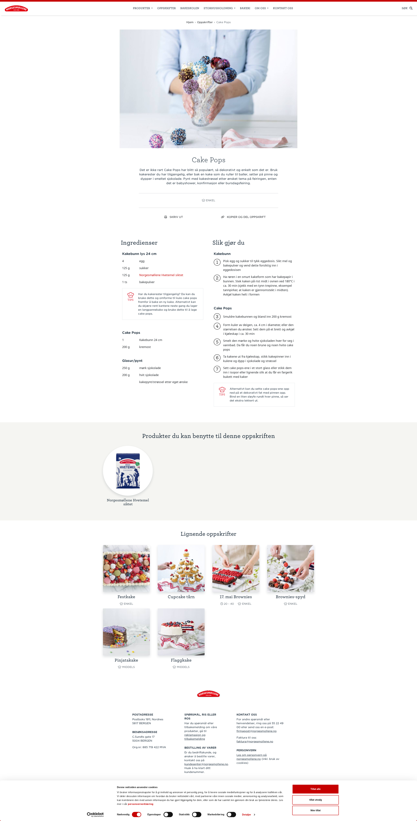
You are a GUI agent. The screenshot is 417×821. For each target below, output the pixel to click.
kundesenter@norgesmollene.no (206, 764)
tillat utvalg (315, 799)
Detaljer (246, 814)
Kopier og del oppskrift (246, 217)
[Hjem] (15, 8)
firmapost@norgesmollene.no (257, 731)
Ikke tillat (315, 810)
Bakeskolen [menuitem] (189, 8)
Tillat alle (315, 789)
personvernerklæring (140, 804)
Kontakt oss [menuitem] (283, 8)
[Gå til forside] (208, 693)
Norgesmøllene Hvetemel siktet (161, 275)
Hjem (190, 22)
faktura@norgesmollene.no (255, 741)
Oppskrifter (205, 22)
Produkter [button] (142, 8)
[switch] (168, 814)
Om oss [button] (260, 8)
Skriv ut (176, 217)
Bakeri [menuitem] (245, 8)
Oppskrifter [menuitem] (166, 8)
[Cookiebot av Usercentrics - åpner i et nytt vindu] (95, 814)
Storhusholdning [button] (218, 8)
